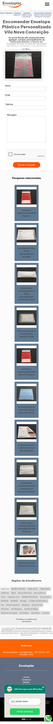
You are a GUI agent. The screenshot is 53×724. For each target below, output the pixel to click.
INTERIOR (4, 601)
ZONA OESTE (45, 589)
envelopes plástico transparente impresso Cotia (26, 334)
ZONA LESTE (32, 589)
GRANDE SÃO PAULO (30, 597)
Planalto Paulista (13, 605)
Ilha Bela (23, 601)
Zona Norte (35, 613)
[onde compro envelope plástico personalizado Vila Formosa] (26, 509)
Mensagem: (12, 115)
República (26, 605)
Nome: (8, 86)
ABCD (13, 593)
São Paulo (5, 609)
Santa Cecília (37, 605)
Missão (26, 682)
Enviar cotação (26, 164)
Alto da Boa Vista (25, 593)
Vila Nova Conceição (9, 613)
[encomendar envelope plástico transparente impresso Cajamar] (26, 469)
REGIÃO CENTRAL (18, 589)
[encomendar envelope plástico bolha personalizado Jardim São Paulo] (26, 274)
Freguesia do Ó (13, 597)
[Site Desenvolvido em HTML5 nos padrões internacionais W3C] (26, 719)
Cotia (3, 597)
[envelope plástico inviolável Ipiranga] (26, 549)
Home (26, 677)
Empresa (26, 679)
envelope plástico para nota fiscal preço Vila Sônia (26, 410)
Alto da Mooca (40, 593)
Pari (2, 605)
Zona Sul (45, 613)
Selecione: (5, 589)
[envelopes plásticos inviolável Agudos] (26, 196)
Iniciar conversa (25, 711)
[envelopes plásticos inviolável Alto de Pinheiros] (26, 355)
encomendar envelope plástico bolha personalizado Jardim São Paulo (26, 294)
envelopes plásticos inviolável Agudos (26, 213)
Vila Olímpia (24, 613)
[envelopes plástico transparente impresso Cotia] (26, 317)
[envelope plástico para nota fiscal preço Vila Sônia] (26, 393)
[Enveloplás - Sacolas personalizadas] (17, 5)
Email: (8, 95)
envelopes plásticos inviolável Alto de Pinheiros (26, 372)
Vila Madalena (16, 609)
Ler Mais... (26, 49)
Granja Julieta (45, 597)
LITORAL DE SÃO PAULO (38, 601)
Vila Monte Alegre (31, 609)
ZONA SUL (5, 593)
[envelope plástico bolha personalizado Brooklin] (26, 234)
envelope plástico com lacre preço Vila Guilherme (26, 448)
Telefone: (9, 104)
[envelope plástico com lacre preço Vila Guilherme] (26, 431)
